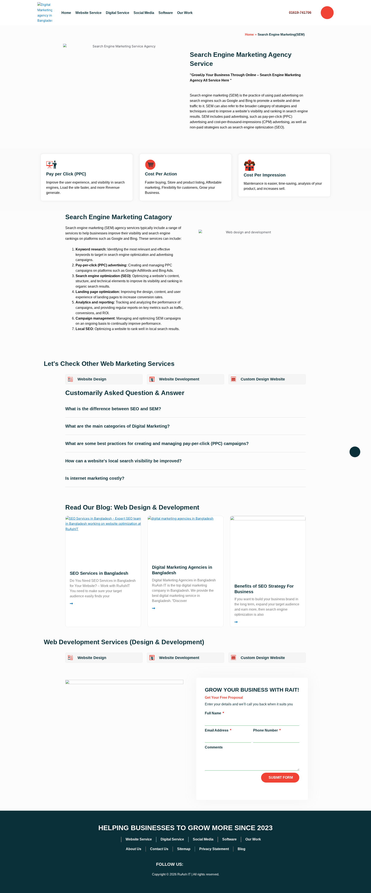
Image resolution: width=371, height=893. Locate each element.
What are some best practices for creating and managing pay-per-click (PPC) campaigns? (157, 443)
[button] (185, 412)
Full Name (213, 713)
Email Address (217, 730)
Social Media (144, 13)
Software (165, 13)
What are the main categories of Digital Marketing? (117, 426)
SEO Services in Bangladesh (99, 573)
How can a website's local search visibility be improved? (123, 461)
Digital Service (117, 13)
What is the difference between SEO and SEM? (113, 408)
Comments (214, 747)
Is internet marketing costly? (94, 478)
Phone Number (266, 730)
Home (66, 13)
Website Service (88, 13)
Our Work (185, 13)
